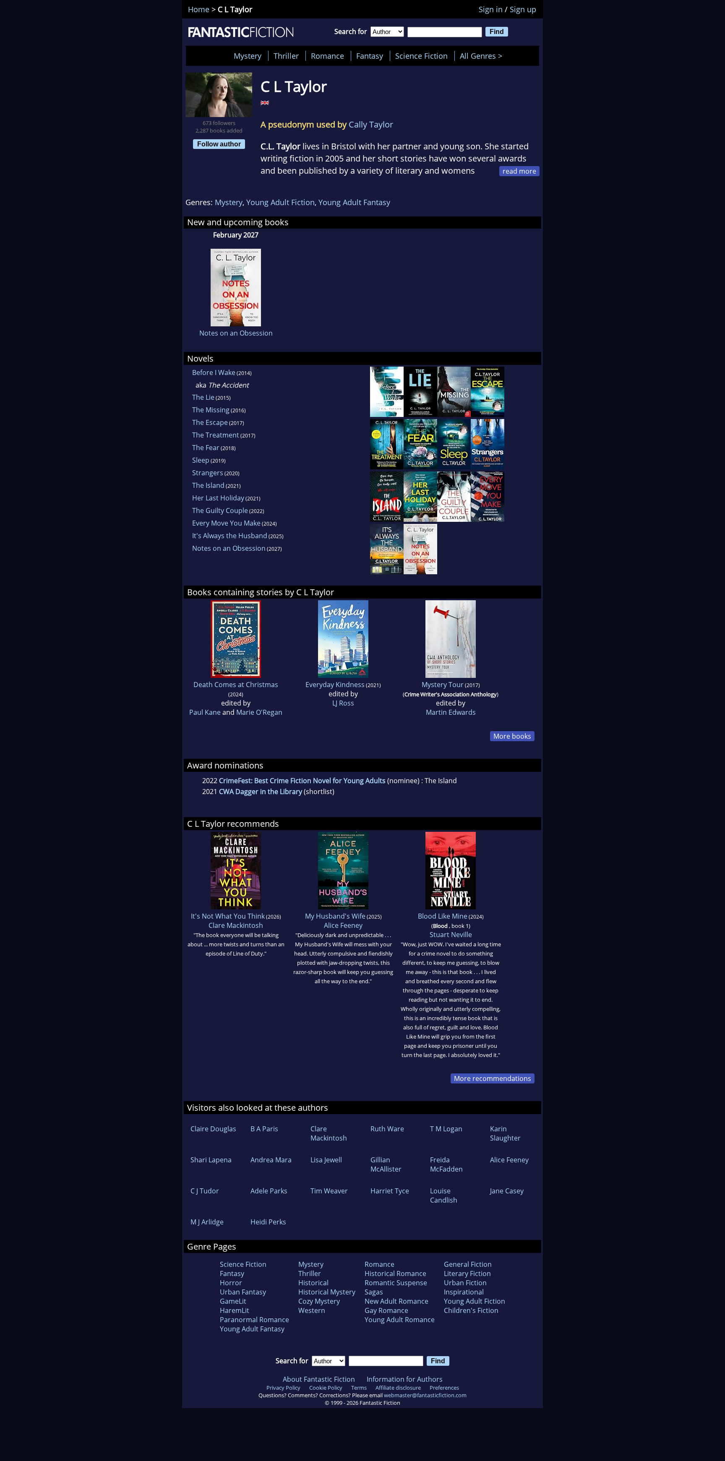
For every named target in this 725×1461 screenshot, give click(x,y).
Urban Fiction (465, 1282)
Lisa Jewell (326, 1159)
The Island (208, 485)
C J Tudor (204, 1190)
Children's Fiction (471, 1310)
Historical (313, 1282)
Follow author (219, 144)
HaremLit (234, 1310)
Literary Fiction (467, 1273)
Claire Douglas (213, 1128)
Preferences (444, 1387)
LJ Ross (343, 703)
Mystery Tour (443, 684)
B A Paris (264, 1128)
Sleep (200, 460)
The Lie (203, 397)
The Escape (210, 422)
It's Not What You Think (228, 916)
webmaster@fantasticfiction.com (425, 1395)
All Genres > (483, 56)
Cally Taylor (371, 124)
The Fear (205, 447)
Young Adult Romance (400, 1319)
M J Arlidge (207, 1222)
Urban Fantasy (243, 1292)
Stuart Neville (451, 934)
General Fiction (468, 1264)
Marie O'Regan (259, 712)
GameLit (233, 1301)
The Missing (210, 409)
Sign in (491, 9)
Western (311, 1310)
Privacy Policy (283, 1387)
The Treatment (215, 435)
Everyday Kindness (335, 684)
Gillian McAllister (386, 1164)
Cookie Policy (325, 1387)
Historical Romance (395, 1273)
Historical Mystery (326, 1292)
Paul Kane (205, 712)
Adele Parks (268, 1190)
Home (198, 9)
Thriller (286, 56)
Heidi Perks (268, 1222)
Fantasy (369, 56)
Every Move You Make (226, 523)
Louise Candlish (443, 1195)
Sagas (374, 1292)
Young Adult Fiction (280, 202)
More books (512, 736)
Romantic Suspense (396, 1282)
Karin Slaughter (505, 1133)
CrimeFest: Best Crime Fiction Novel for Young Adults (302, 780)
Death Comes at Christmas (235, 684)
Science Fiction (421, 56)
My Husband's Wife (335, 916)
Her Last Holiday (218, 498)
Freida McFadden (446, 1164)
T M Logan (446, 1128)
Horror (231, 1282)
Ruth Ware (387, 1128)
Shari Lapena (211, 1159)
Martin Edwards (451, 712)
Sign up (523, 9)
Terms (359, 1387)
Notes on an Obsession (236, 333)
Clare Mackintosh (236, 925)
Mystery (247, 56)
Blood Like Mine (442, 916)
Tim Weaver (329, 1190)
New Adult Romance (396, 1301)
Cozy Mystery (319, 1301)
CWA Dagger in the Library (260, 791)
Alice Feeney (343, 925)
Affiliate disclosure (398, 1387)
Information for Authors (405, 1379)
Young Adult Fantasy (354, 202)
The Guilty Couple (220, 510)
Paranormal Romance (254, 1319)
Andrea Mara (271, 1159)
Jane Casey (507, 1190)
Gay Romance (386, 1310)
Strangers (207, 472)
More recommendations (492, 1078)
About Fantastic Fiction (319, 1379)
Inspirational (464, 1292)
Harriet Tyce (389, 1190)
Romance (327, 56)
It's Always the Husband (229, 535)
